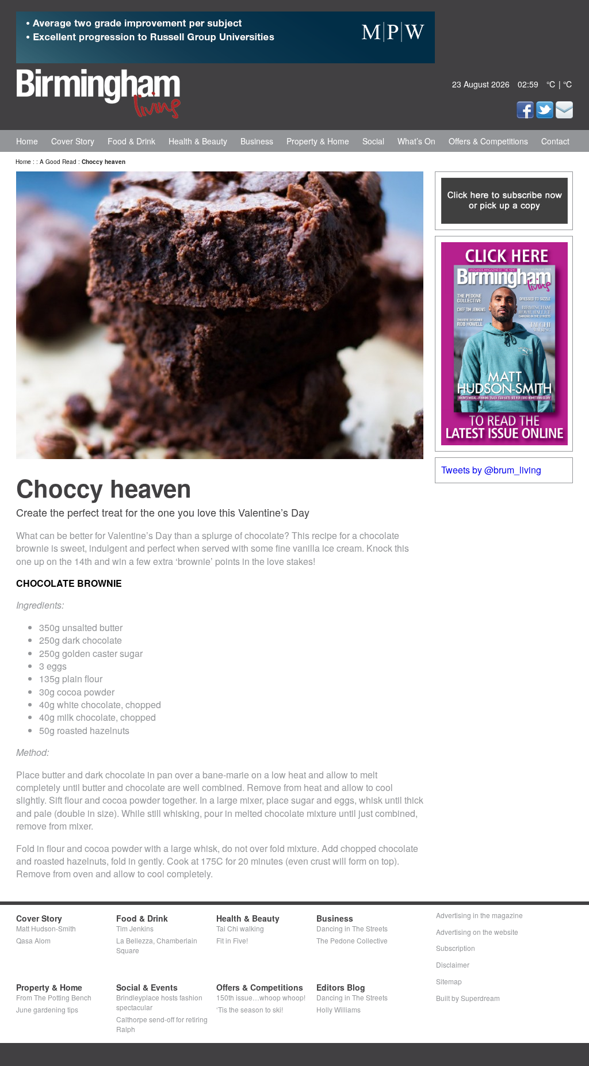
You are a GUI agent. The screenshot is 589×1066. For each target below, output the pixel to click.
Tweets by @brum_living (491, 469)
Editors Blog (340, 987)
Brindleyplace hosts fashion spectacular (159, 1002)
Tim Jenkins (135, 928)
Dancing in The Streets (352, 928)
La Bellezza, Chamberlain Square (156, 945)
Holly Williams (338, 1009)
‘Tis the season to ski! (249, 1009)
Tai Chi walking (240, 928)
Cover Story (72, 141)
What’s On (416, 141)
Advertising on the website (477, 932)
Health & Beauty (198, 141)
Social (373, 141)
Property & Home (317, 141)
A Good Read (58, 162)
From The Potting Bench (53, 997)
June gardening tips (47, 1009)
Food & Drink (131, 141)
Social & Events (147, 987)
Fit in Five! (232, 940)
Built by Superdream (468, 998)
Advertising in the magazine (479, 915)
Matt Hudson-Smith (46, 928)
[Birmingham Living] (98, 91)
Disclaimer (452, 964)
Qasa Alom (33, 940)
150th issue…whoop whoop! (260, 997)
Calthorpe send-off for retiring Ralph (162, 1024)
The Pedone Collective (352, 940)
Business (256, 141)
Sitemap (449, 981)
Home (27, 141)
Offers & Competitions (488, 141)
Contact (555, 141)
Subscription (455, 948)
